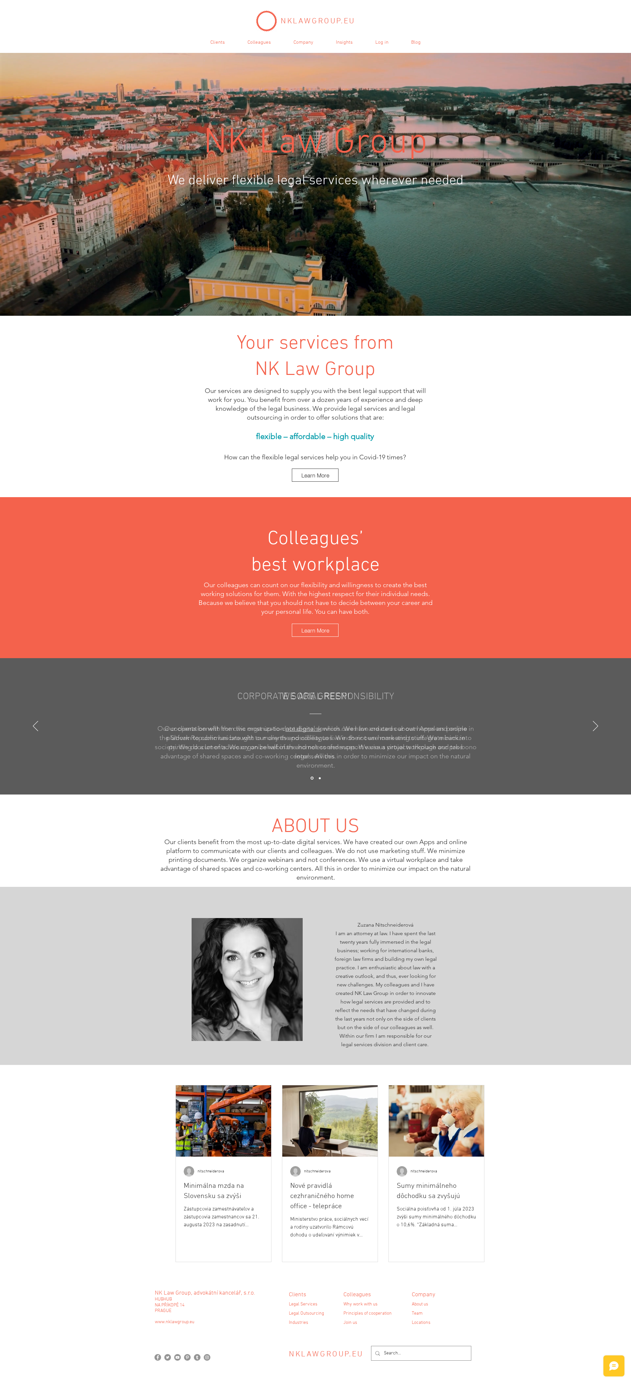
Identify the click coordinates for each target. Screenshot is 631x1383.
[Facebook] (157, 1357)
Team (417, 1313)
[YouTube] (177, 1357)
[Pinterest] (187, 1357)
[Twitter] (167, 1357)
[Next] (595, 726)
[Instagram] (207, 1357)
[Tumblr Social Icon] (197, 1357)
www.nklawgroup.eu (174, 1322)
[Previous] (35, 726)
